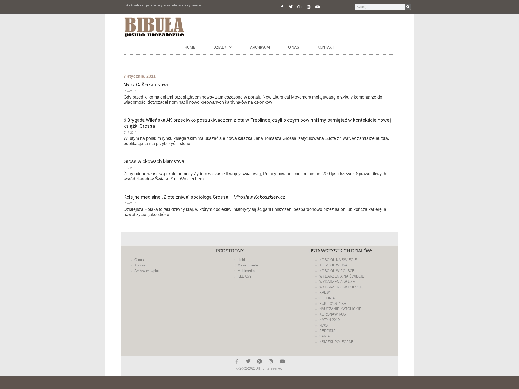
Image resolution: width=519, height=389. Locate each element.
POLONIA (327, 298)
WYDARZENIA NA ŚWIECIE (341, 276)
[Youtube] (317, 7)
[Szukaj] (408, 7)
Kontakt (326, 47)
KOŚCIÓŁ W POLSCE (337, 271)
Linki (241, 260)
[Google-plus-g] (300, 7)
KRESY (325, 292)
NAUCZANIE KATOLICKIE (340, 309)
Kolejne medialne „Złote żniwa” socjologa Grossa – (204, 197)
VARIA (324, 336)
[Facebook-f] (282, 7)
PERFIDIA (327, 331)
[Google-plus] (259, 361)
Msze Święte (248, 265)
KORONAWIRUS (332, 314)
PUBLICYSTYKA (332, 304)
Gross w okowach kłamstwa (154, 161)
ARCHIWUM (260, 47)
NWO (323, 325)
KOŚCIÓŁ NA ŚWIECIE (338, 260)
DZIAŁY (220, 47)
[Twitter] (291, 7)
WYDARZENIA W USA (337, 282)
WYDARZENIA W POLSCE (340, 287)
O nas (293, 47)
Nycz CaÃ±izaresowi (146, 84)
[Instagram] (308, 7)
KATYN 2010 (329, 320)
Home (190, 47)
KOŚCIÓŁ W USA (333, 265)
